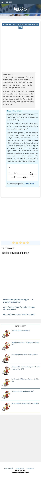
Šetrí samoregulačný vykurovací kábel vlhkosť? (25, 355)
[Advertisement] (20, 49)
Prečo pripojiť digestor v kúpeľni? (21, 330)
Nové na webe (20, 326)
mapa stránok (20, 468)
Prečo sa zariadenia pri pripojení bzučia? (23, 391)
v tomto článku (29, 184)
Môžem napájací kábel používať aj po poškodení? (25, 403)
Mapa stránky (30, 468)
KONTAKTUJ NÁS (8, 468)
